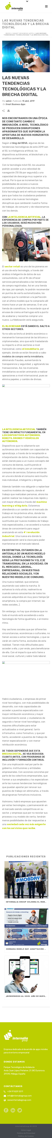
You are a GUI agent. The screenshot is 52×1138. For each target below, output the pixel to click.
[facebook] (6, 1110)
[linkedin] (13, 1110)
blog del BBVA (19, 143)
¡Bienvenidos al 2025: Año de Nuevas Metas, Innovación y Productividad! (27, 996)
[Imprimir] (10, 110)
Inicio (8, 33)
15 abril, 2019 (28, 101)
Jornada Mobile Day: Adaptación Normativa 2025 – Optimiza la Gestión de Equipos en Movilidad (27, 949)
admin (9, 101)
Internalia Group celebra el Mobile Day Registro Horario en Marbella (27, 902)
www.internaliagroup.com (19, 1100)
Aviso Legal (26, 1130)
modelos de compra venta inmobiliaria (22, 356)
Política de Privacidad (26, 1133)
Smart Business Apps (23, 33)
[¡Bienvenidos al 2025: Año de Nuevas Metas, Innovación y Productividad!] (26, 974)
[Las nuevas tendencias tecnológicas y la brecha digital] (26, 56)
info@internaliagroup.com (19, 1096)
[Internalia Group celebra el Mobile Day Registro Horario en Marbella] (26, 879)
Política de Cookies (26, 1136)
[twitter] (19, 1110)
